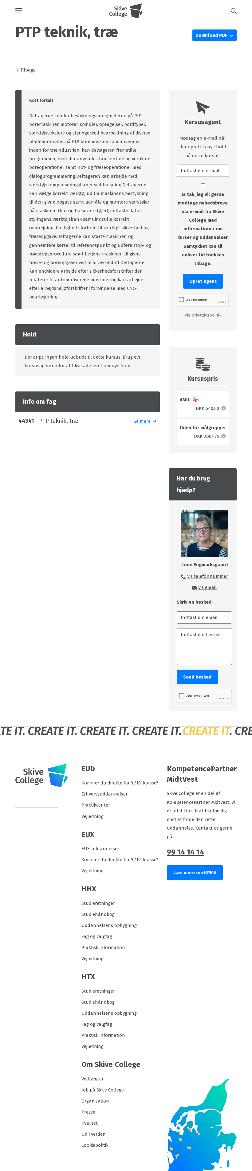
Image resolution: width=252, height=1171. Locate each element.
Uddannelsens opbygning (109, 925)
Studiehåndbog (98, 914)
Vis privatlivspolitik (203, 315)
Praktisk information (103, 947)
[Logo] (126, 10)
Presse (88, 1112)
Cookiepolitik (94, 1145)
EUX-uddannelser (100, 848)
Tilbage (28, 70)
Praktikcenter (95, 805)
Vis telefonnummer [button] (207, 576)
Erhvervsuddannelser (104, 794)
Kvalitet (89, 1123)
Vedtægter (92, 1079)
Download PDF (211, 35)
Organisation (95, 1101)
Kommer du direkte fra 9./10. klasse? (119, 783)
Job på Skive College (102, 1090)
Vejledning (92, 816)
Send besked (197, 677)
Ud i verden (93, 1134)
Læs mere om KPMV (194, 872)
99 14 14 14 (185, 852)
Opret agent (203, 281)
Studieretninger (98, 903)
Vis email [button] (207, 587)
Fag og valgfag (96, 936)
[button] (62, 10)
